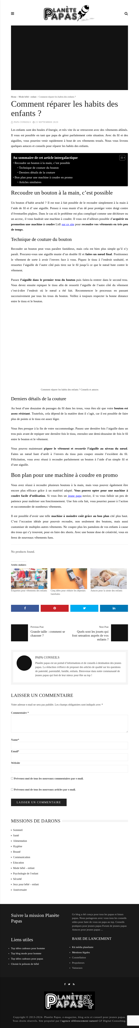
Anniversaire (20, 889)
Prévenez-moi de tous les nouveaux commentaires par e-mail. (48, 778)
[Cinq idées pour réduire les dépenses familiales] (69, 578)
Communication (21, 857)
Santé (16, 835)
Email (15, 751)
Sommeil (18, 830)
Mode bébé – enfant (23, 868)
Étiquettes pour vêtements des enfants (29, 590)
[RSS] (74, 984)
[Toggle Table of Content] (120, 158)
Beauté (17, 851)
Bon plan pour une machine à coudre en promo (44, 177)
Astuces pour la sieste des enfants (106, 590)
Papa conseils (22, 122)
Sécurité (17, 878)
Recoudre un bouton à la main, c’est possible (42, 163)
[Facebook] (65, 984)
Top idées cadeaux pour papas (27, 958)
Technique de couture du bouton (39, 167)
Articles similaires (30, 182)
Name (15, 739)
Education (18, 862)
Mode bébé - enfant (27, 96)
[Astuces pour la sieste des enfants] (109, 578)
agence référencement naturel (80, 1021)
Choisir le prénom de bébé (25, 964)
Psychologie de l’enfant (25, 873)
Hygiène (17, 846)
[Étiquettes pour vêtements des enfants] (29, 578)
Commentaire (20, 712)
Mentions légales (81, 952)
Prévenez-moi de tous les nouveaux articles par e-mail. (45, 789)
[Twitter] (69, 984)
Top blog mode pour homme (26, 953)
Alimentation (20, 840)
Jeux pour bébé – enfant (26, 884)
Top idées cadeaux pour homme (28, 948)
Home (13, 96)
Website (15, 762)
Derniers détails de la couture (37, 172)
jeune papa (75, 495)
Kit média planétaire (82, 947)
